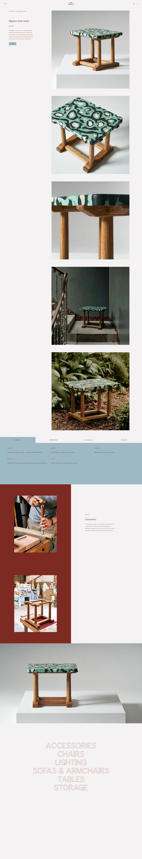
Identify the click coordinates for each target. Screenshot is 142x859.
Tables (71, 778)
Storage (71, 787)
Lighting (71, 762)
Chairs (71, 753)
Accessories (71, 745)
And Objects (12, 11)
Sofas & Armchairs (71, 770)
